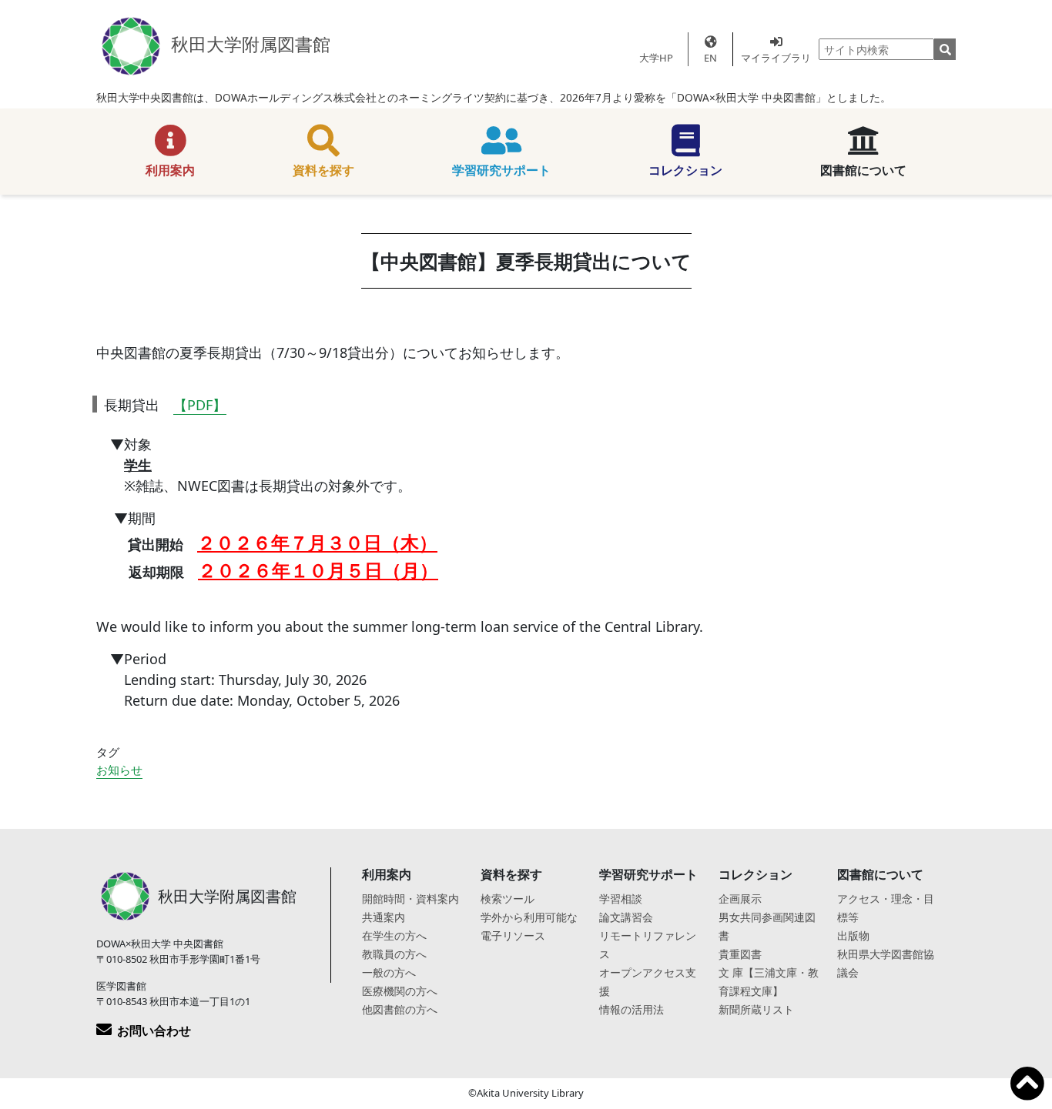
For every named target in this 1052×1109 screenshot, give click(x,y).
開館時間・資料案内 (410, 898)
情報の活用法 (631, 1009)
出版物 (853, 935)
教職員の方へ (394, 954)
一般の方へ (389, 972)
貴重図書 (740, 954)
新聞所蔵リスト (756, 1009)
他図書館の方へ (399, 1009)
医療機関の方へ (399, 991)
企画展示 (740, 898)
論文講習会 (626, 917)
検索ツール (507, 898)
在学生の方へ (394, 935)
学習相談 (620, 898)
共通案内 (383, 917)
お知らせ (119, 769)
